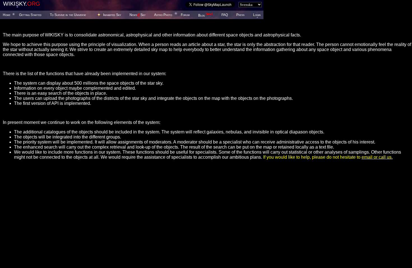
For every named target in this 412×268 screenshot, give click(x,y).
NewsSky (137, 15)
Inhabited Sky (112, 15)
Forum (185, 15)
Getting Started (30, 15)
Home (6, 15)
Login (257, 15)
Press (240, 15)
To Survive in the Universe (68, 15)
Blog (205, 15)
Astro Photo (163, 15)
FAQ (224, 15)
